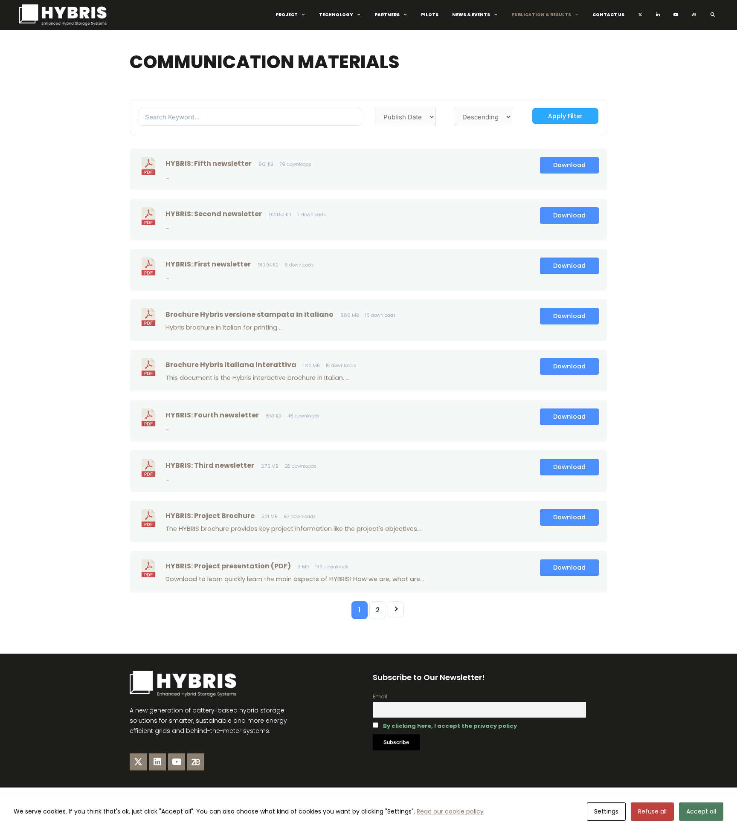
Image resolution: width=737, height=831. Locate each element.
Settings (606, 811)
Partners (387, 15)
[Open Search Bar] (712, 15)
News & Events (471, 15)
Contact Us (608, 15)
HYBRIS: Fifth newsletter (208, 163)
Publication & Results (541, 15)
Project (287, 15)
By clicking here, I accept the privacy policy (450, 726)
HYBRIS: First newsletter (208, 264)
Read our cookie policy (450, 811)
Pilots (429, 15)
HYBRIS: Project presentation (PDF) (228, 566)
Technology (336, 15)
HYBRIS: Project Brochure (210, 516)
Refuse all (652, 811)
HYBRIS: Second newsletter (213, 214)
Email (380, 696)
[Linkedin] (157, 761)
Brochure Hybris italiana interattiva (230, 365)
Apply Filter (565, 116)
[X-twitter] (138, 761)
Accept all (701, 811)
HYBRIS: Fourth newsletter (212, 415)
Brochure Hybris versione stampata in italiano (249, 314)
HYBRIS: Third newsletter (209, 465)
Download (569, 165)
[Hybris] (65, 15)
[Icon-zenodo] (195, 761)
